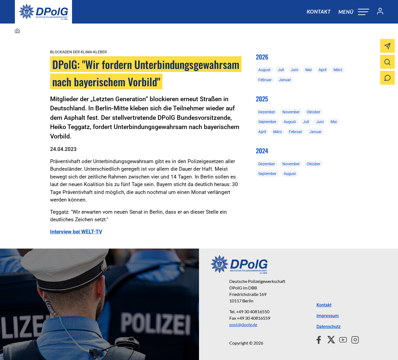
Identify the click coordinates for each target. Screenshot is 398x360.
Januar (285, 80)
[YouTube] (341, 339)
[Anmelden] (378, 12)
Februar (265, 80)
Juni (294, 70)
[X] (329, 339)
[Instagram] (353, 339)
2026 (262, 56)
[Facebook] (320, 339)
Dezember (266, 112)
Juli (281, 70)
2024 (262, 150)
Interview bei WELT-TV (76, 232)
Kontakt (319, 11)
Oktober (313, 112)
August (264, 70)
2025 (262, 98)
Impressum (328, 315)
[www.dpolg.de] (17, 31)
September (267, 122)
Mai (308, 70)
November (291, 112)
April (322, 70)
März (338, 70)
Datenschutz (329, 326)
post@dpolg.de (243, 324)
